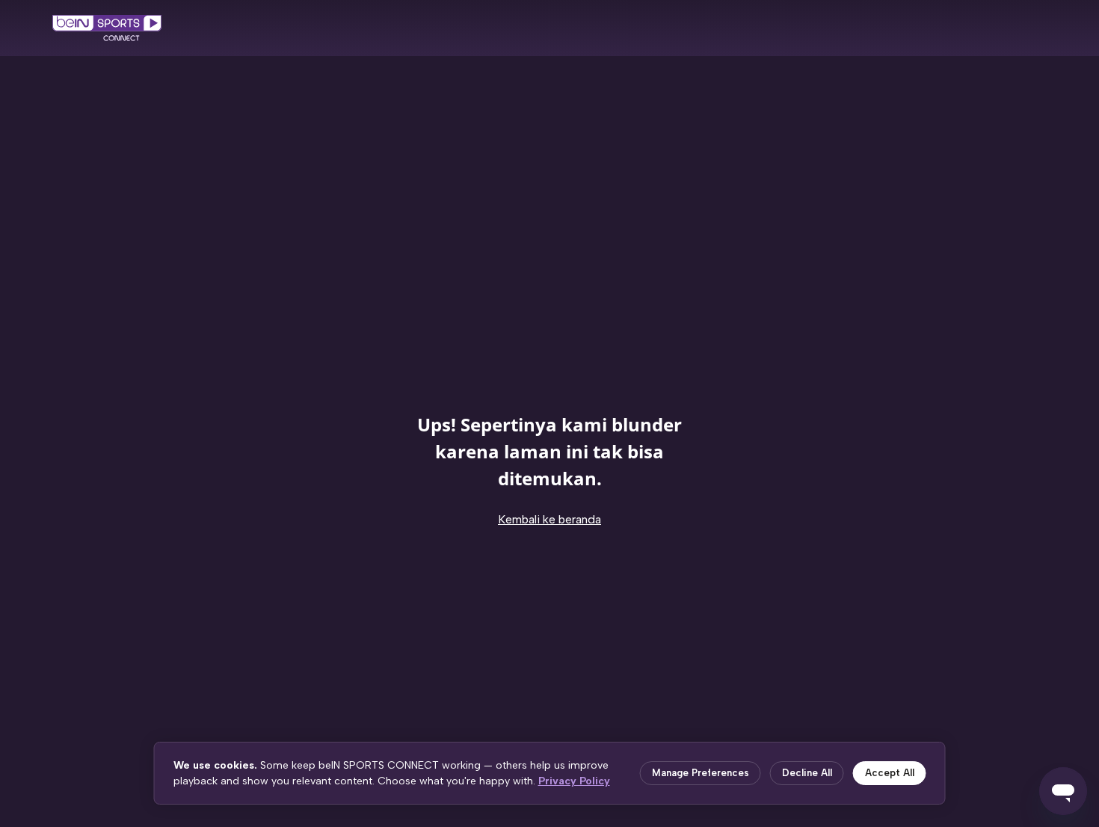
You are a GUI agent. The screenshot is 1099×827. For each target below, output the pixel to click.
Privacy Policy (574, 781)
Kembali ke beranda (549, 519)
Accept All (889, 772)
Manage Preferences (700, 772)
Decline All (807, 772)
